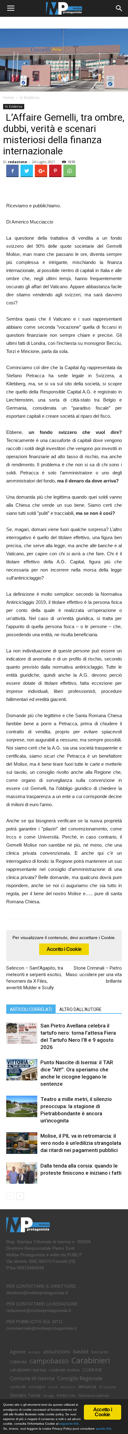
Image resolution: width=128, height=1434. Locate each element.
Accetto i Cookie (64, 949)
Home (8, 97)
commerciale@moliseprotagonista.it (41, 1328)
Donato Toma (25, 1395)
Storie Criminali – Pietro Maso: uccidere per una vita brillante (94, 974)
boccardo (100, 1352)
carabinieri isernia (28, 1369)
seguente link (69, 1423)
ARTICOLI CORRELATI (31, 1009)
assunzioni (56, 1351)
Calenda (18, 1361)
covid (52, 1387)
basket (81, 1351)
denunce (67, 1387)
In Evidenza (29, 97)
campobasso (49, 1360)
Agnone (18, 1351)
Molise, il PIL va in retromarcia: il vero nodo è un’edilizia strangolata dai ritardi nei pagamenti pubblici (80, 1143)
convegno (36, 1386)
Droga (48, 1395)
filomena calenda (94, 1395)
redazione (17, 161)
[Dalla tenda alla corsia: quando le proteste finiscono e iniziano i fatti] (21, 1173)
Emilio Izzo (66, 1395)
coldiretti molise (64, 1370)
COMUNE (92, 1370)
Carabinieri (90, 1360)
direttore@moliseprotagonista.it (37, 1292)
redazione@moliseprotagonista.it (38, 1310)
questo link (103, 1428)
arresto (34, 1352)
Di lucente (107, 1387)
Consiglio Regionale (80, 1378)
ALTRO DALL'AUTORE (80, 1009)
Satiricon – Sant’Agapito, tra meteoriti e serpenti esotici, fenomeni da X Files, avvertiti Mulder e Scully (34, 977)
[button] (119, 8)
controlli (17, 1386)
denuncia (87, 1386)
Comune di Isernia (32, 1378)
